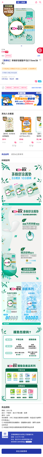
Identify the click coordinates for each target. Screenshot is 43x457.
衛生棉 (12, 79)
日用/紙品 (5, 79)
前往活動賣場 (21, 451)
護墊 (17, 79)
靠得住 (7, 60)
